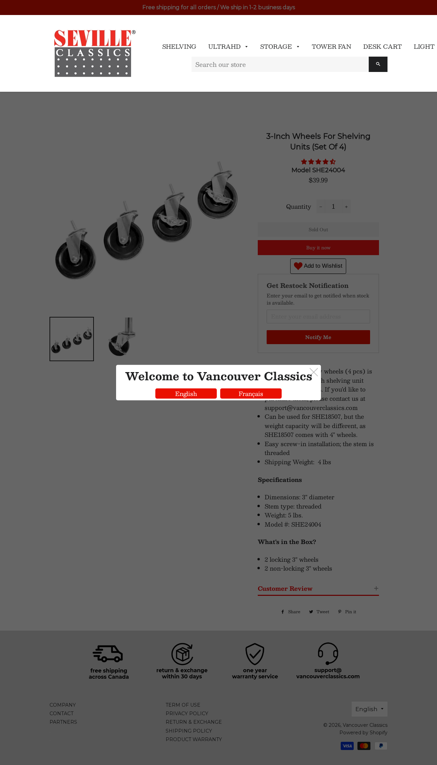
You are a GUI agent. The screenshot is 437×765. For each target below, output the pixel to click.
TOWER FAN (331, 46)
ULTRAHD (225, 46)
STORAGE (277, 46)
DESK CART (382, 46)
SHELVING (179, 46)
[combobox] (280, 64)
